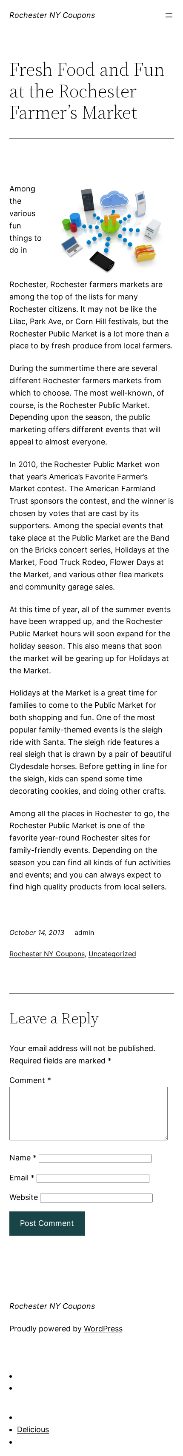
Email (21, 1177)
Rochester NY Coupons (52, 15)
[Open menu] (169, 15)
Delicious (33, 1429)
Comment (30, 1080)
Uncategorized (112, 953)
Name (23, 1157)
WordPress (103, 1328)
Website (23, 1197)
